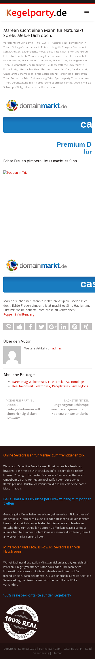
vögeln (78, 82)
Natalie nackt (79, 69)
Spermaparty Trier (66, 78)
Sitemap (57, 653)
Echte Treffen (11, 56)
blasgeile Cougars (61, 47)
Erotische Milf (78, 56)
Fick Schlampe (12, 60)
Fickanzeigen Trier (33, 60)
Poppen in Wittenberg (18, 314)
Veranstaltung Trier (23, 82)
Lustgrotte (17, 69)
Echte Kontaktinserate (75, 51)
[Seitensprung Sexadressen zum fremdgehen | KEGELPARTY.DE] (36, 12)
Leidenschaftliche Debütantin (28, 64)
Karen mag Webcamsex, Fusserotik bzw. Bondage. (48, 382)
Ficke (48, 60)
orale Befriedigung (46, 73)
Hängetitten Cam (50, 649)
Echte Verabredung (32, 56)
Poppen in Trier (20, 78)
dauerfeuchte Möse (34, 51)
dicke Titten (54, 51)
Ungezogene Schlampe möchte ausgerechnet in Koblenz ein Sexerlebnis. (70, 407)
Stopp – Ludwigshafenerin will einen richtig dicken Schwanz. (23, 409)
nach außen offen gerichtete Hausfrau (47, 69)
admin (30, 42)
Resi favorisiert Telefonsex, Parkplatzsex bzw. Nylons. (50, 386)
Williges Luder (25, 87)
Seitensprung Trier (42, 78)
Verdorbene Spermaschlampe (54, 82)
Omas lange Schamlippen (18, 73)
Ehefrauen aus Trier (57, 56)
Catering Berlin (72, 649)
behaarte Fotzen (39, 47)
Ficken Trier (60, 60)
